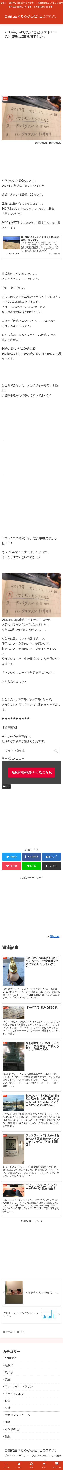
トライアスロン (14, 1393)
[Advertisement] (31, 66)
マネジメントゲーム (17, 1414)
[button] (56, 751)
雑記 (7, 786)
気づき (9, 1372)
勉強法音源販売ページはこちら (31, 772)
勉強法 (9, 1365)
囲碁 (7, 1422)
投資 (7, 1400)
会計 (7, 1407)
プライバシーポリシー (16, 1455)
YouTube (10, 1358)
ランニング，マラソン (19, 1386)
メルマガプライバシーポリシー (46, 1457)
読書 (7, 1379)
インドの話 (12, 1429)
